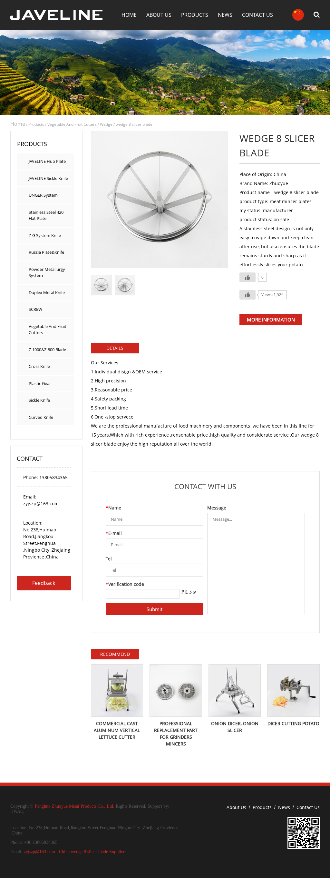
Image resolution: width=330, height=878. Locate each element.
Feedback (43, 583)
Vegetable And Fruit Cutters (72, 124)
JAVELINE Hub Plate (47, 161)
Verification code (125, 584)
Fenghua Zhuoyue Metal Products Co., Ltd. (74, 806)
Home (129, 14)
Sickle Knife (39, 400)
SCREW (35, 309)
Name (113, 508)
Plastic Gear (40, 383)
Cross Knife (39, 366)
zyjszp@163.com (39, 851)
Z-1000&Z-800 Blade (47, 349)
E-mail (114, 533)
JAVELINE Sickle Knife (48, 178)
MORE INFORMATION (271, 319)
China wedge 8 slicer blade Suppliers (92, 851)
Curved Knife (41, 417)
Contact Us (257, 14)
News (225, 14)
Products (194, 14)
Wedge (106, 124)
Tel (109, 559)
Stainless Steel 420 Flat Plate (46, 215)
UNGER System (43, 195)
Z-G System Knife (45, 235)
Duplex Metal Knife (47, 292)
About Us (158, 14)
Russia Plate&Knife (46, 252)
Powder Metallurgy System (47, 272)
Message (216, 508)
